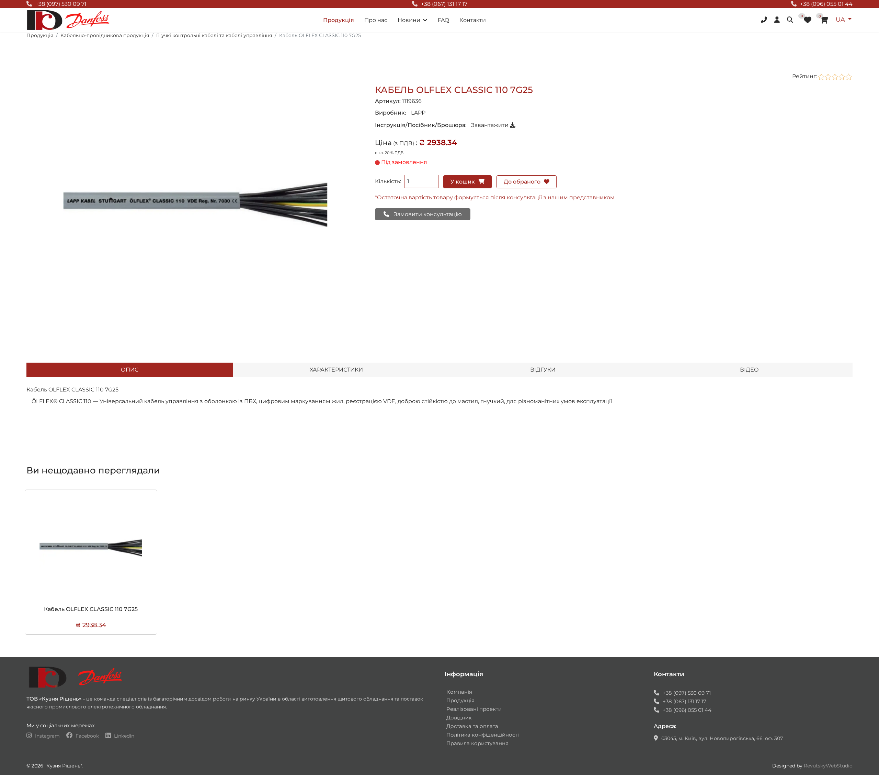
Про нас (375, 20)
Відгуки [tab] (543, 369)
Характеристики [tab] (336, 369)
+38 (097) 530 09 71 (61, 4)
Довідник (459, 717)
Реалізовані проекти (474, 709)
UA (841, 19)
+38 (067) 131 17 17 (444, 4)
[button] (765, 20)
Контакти (472, 20)
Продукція (338, 20)
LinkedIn (123, 736)
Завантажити (490, 125)
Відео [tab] (749, 369)
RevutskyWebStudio (828, 766)
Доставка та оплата (472, 726)
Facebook (87, 736)
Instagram (47, 736)
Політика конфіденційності (482, 734)
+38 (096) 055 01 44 (826, 4)
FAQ (443, 20)
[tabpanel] (439, 408)
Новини (409, 20)
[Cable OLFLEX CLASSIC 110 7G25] (195, 204)
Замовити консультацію (427, 214)
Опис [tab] (129, 369)
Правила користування (477, 743)
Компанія (459, 692)
